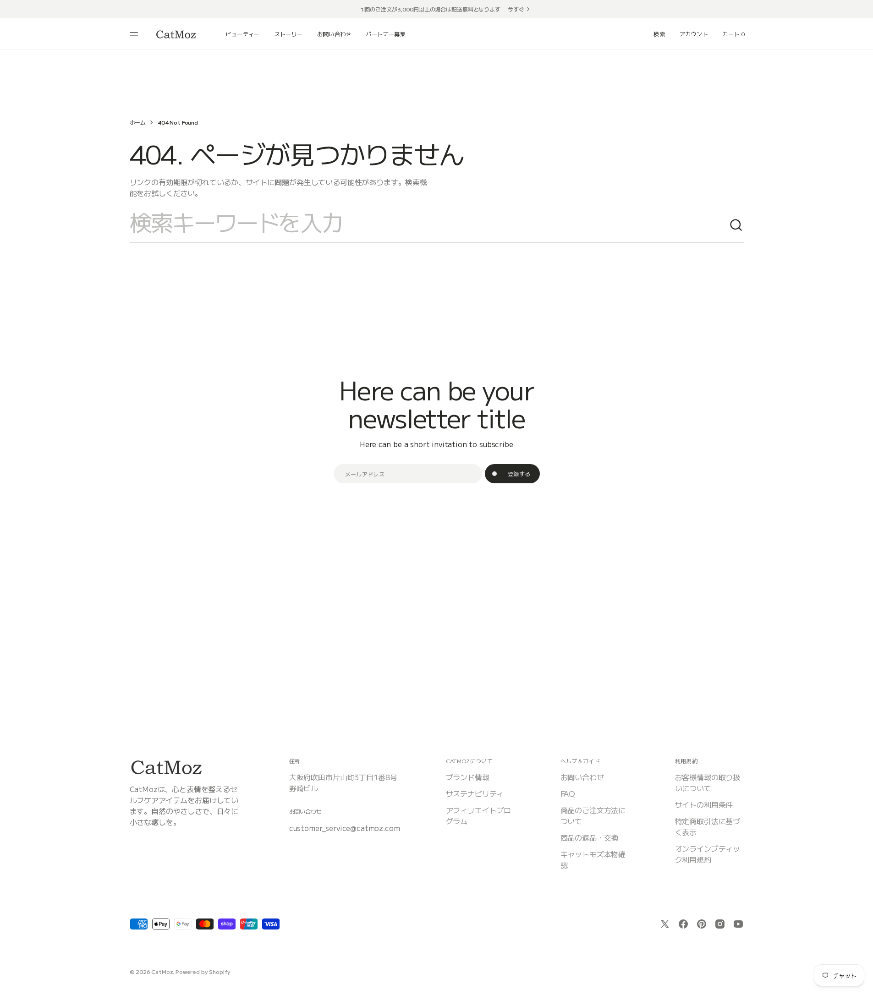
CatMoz (162, 971)
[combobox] (429, 225)
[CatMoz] (176, 34)
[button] (659, 33)
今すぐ (516, 9)
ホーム (138, 122)
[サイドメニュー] (135, 33)
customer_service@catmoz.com (344, 827)
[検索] (736, 225)
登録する (519, 473)
